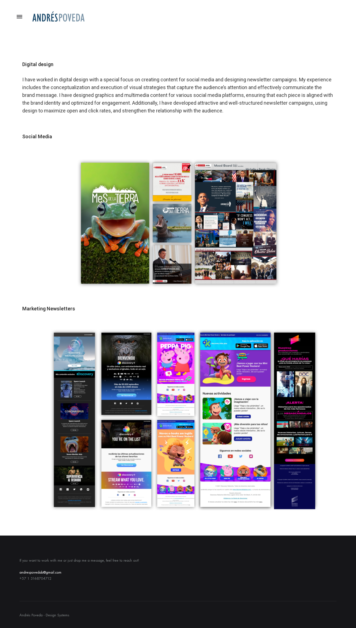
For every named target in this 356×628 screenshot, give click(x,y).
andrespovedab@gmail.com (40, 572)
